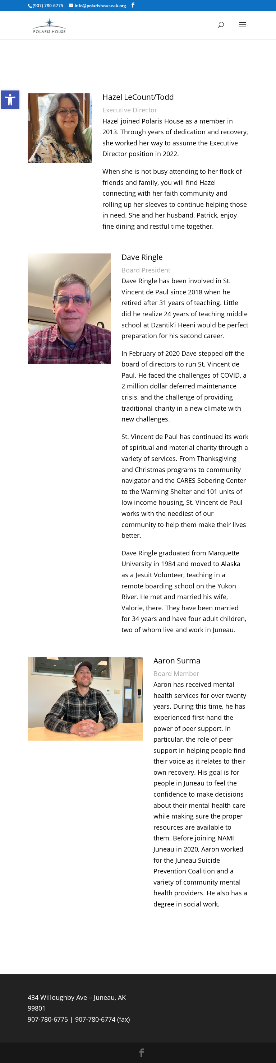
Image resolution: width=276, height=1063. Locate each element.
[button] (10, 99)
